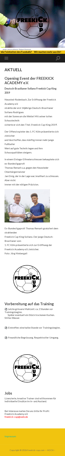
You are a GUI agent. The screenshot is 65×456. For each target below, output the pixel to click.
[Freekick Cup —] (32, 24)
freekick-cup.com (36, 450)
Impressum (10, 436)
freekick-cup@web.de (16, 416)
